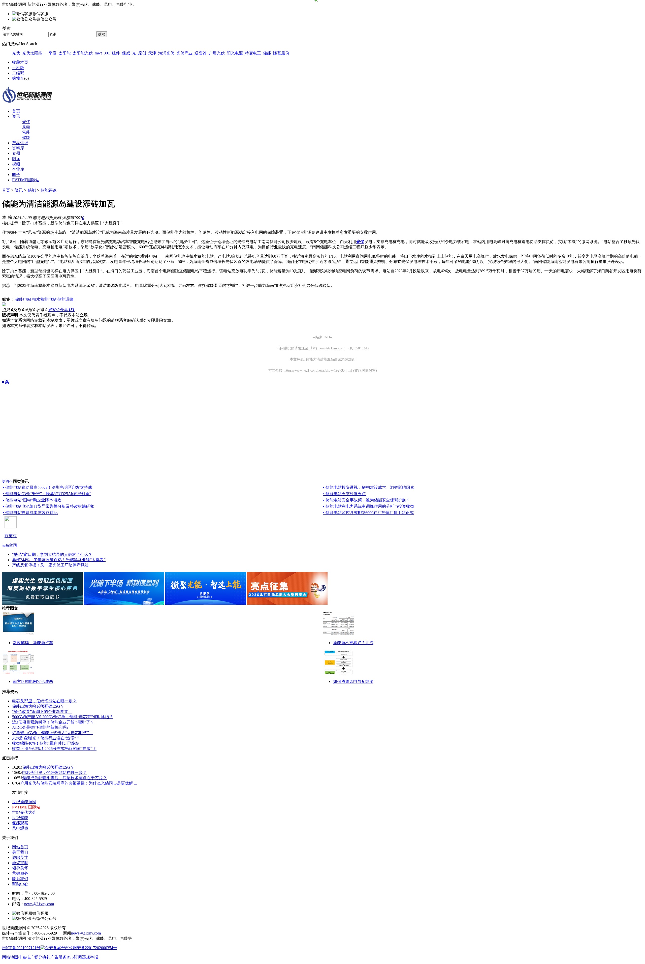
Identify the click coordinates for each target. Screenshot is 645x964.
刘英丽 (11, 536)
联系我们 (20, 879)
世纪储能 (20, 818)
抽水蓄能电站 (44, 299)
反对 (18, 310)
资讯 (16, 116)
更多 (7, 481)
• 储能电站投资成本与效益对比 (30, 512)
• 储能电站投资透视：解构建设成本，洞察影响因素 (368, 487)
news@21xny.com (39, 904)
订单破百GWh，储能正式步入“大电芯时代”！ (52, 733)
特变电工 (253, 53)
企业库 (18, 169)
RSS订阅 (74, 957)
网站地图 (10, 957)
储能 (267, 53)
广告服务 (58, 957)
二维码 (18, 73)
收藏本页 (20, 62)
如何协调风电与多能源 (353, 681)
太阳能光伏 (83, 53)
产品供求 (20, 143)
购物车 (18, 78)
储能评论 (49, 190)
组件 (116, 53)
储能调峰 (65, 299)
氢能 (26, 132)
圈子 (16, 174)
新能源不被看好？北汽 (353, 643)
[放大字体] (4, 217)
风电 (26, 127)
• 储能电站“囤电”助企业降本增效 (32, 500)
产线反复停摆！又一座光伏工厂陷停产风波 (50, 565)
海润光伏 (166, 53)
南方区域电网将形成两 (33, 681)
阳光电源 (235, 53)
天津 (152, 53)
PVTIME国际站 (25, 180)
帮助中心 (20, 884)
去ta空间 (9, 545)
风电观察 (20, 828)
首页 (16, 111)
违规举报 (90, 957)
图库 (16, 159)
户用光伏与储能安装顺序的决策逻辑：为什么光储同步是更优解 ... (78, 783)
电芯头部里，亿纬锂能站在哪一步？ (44, 701)
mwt (98, 53)
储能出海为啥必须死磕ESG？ (38, 706)
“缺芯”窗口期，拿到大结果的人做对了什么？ (52, 554)
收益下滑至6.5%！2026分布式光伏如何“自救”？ (54, 748)
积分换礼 (42, 957)
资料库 (18, 148)
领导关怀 (20, 868)
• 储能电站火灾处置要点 (344, 494)
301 (107, 53)
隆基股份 (281, 53)
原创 (142, 53)
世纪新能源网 (24, 802)
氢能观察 (20, 823)
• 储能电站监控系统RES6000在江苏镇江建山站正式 (368, 512)
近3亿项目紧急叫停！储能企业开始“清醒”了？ (53, 722)
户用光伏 (217, 53)
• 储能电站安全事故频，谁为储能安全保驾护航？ (366, 500)
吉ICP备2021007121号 (21, 948)
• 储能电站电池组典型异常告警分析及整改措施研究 (48, 506)
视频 (16, 164)
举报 (29, 310)
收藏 (41, 310)
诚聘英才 (20, 857)
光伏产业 (184, 53)
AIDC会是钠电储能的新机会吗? (40, 727)
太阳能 (64, 53)
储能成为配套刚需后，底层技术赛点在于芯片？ (64, 778)
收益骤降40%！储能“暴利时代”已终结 (45, 743)
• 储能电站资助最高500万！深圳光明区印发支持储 (47, 487)
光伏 (16, 53)
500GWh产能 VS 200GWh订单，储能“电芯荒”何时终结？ (62, 717)
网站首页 (20, 847)
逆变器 (201, 53)
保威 (126, 53)
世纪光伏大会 (24, 812)
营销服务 (20, 873)
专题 (16, 153)
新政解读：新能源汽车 (33, 643)
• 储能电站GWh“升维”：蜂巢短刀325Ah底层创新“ (47, 494)
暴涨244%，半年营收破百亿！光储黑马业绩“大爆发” (59, 560)
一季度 (50, 53)
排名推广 (26, 957)
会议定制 (20, 863)
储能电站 (23, 299)
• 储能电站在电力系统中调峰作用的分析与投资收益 (368, 506)
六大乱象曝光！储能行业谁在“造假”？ (46, 738)
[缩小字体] (10, 217)
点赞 (7, 310)
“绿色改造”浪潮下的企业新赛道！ (42, 711)
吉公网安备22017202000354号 (91, 948)
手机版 (18, 68)
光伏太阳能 (32, 53)
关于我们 (20, 852)
